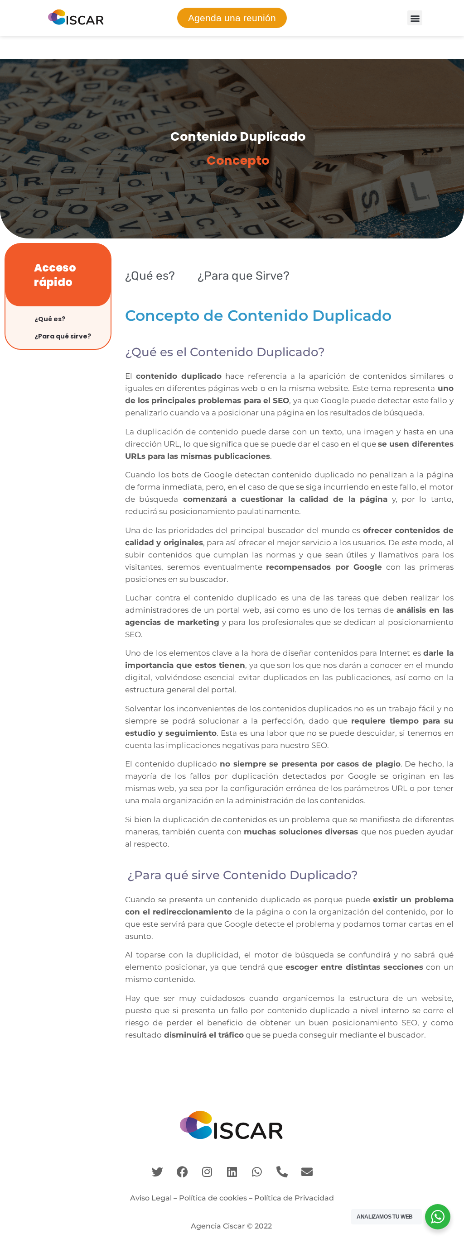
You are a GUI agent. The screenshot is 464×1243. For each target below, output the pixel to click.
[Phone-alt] (282, 1171)
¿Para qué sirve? (62, 336)
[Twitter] (157, 1171)
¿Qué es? (49, 319)
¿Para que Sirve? (244, 276)
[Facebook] (182, 1171)
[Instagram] (207, 1171)
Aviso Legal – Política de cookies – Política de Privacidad (232, 1198)
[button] (414, 17)
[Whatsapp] (257, 1171)
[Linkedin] (232, 1171)
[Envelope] (306, 1171)
